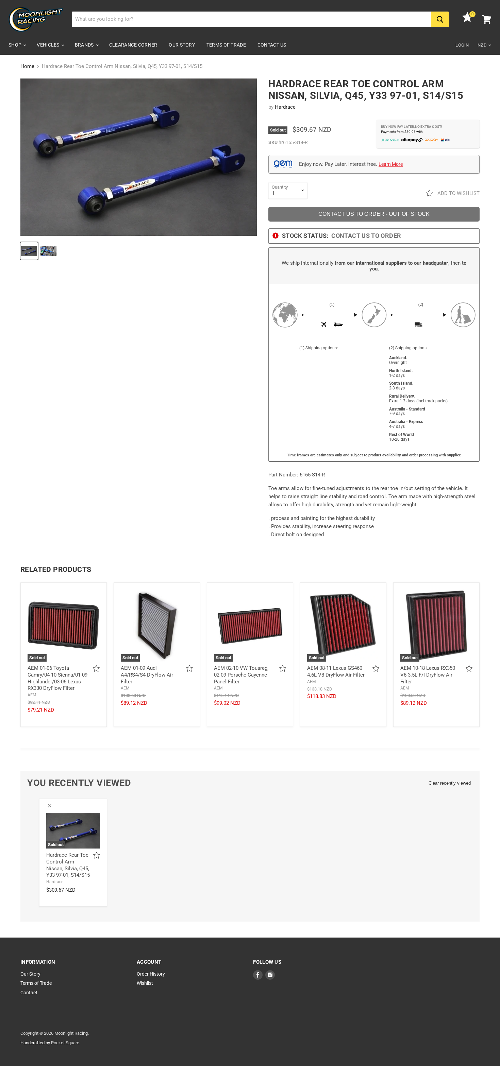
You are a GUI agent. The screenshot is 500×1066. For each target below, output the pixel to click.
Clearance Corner (133, 45)
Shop (15, 45)
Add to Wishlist (458, 193)
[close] (49, 805)
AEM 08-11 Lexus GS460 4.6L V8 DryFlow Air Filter (336, 671)
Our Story (182, 45)
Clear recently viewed (450, 783)
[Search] (440, 19)
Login (462, 45)
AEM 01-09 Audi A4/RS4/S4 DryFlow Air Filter (147, 674)
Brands (85, 45)
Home (27, 66)
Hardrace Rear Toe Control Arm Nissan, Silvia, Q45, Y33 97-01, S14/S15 (68, 865)
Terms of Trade (226, 45)
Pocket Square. (65, 1042)
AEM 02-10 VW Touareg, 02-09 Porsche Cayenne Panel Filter (241, 674)
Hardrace (285, 107)
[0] (467, 20)
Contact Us (271, 45)
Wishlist (145, 983)
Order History (151, 974)
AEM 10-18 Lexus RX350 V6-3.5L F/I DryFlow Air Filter (427, 674)
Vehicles (49, 45)
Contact (28, 992)
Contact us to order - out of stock (374, 214)
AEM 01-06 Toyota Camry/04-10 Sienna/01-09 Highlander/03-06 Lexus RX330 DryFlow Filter (57, 678)
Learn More (391, 164)
